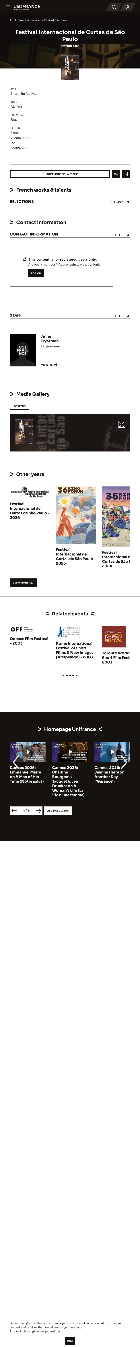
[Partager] (116, 174)
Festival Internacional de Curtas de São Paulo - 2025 (76, 556)
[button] (121, 424)
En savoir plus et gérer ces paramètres (35, 1331)
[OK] (70, 1340)
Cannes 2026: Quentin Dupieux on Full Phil (110, 772)
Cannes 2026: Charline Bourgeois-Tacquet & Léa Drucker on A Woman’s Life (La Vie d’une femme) (26, 781)
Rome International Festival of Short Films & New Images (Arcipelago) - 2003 (75, 650)
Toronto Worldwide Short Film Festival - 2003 (120, 658)
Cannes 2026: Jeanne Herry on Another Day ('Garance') (67, 774)
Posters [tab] (19, 406)
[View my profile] (128, 7)
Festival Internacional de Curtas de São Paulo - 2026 (30, 511)
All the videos (58, 810)
